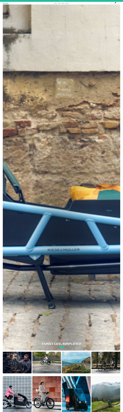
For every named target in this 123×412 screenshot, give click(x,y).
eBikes (59, 3)
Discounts (66, 3)
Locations (55, 3)
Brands (63, 3)
